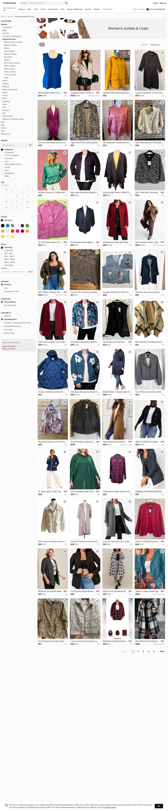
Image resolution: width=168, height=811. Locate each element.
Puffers (7, 60)
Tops (4, 107)
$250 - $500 (9, 262)
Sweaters (6, 101)
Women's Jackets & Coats (24, 16)
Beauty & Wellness (75, 9)
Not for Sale (9, 333)
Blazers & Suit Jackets (13, 42)
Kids (36, 9)
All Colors (8, 220)
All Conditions (10, 302)
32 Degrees (9, 152)
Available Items (10, 319)
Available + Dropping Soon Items (17, 323)
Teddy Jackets (10, 66)
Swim (4, 104)
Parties (97, 9)
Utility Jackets (9, 72)
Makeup (5, 86)
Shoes (5, 92)
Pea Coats (8, 57)
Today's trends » (9, 349)
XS (6, 207)
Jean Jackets (9, 51)
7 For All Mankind (11, 155)
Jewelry (5, 83)
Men (29, 9)
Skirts (4, 98)
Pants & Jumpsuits (10, 89)
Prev (125, 651)
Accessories (7, 27)
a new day (8, 158)
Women (22, 9)
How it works (138, 9)
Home (43, 9)
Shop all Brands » (9, 346)
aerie (6, 170)
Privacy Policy (110, 807)
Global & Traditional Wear (13, 119)
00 (6, 190)
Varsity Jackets (10, 75)
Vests (6, 78)
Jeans (4, 80)
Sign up (163, 3)
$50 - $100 (9, 256)
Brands (88, 9)
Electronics (53, 9)
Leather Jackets (10, 54)
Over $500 (8, 265)
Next (162, 651)
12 (17, 202)
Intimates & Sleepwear (11, 36)
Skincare (6, 110)
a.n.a (6, 161)
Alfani (6, 176)
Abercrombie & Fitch (13, 164)
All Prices (8, 247)
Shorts (5, 95)
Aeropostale (9, 173)
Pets (62, 9)
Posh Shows (108, 9)
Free (6, 288)
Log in (155, 3)
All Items (7, 284)
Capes (6, 48)
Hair (4, 113)
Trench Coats (9, 69)
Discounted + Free (11, 291)
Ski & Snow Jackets (12, 63)
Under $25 (8, 250)
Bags (4, 30)
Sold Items (8, 330)
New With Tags (10, 305)
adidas (7, 167)
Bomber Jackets (10, 45)
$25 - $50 (8, 253)
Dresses (5, 33)
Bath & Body (7, 116)
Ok (159, 806)
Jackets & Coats (9, 39)
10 (6, 202)
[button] (25, 3)
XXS (27, 202)
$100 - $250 (9, 259)
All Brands (8, 149)
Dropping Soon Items (13, 326)
